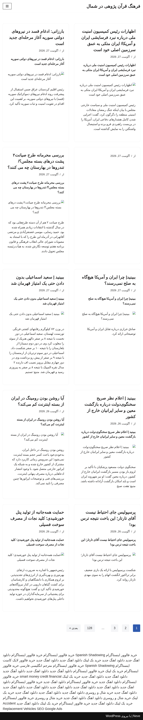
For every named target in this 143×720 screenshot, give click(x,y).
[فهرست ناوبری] (7, 6)
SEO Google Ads (49, 709)
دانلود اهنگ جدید (113, 660)
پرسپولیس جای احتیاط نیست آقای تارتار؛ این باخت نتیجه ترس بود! (108, 518)
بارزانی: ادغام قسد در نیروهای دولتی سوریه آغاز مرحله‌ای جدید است (36, 37)
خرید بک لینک (92, 660)
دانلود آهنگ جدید (61, 671)
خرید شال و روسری (99, 692)
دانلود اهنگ (94, 698)
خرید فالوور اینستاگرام (121, 655)
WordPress (113, 716)
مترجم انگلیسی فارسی (36, 666)
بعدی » (73, 628)
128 (89, 628)
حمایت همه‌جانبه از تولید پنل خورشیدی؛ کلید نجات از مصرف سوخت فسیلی (37, 518)
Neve (136, 716)
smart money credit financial (40, 676)
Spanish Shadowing (90, 655)
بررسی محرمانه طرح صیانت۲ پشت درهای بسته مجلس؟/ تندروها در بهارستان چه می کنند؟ (36, 161)
